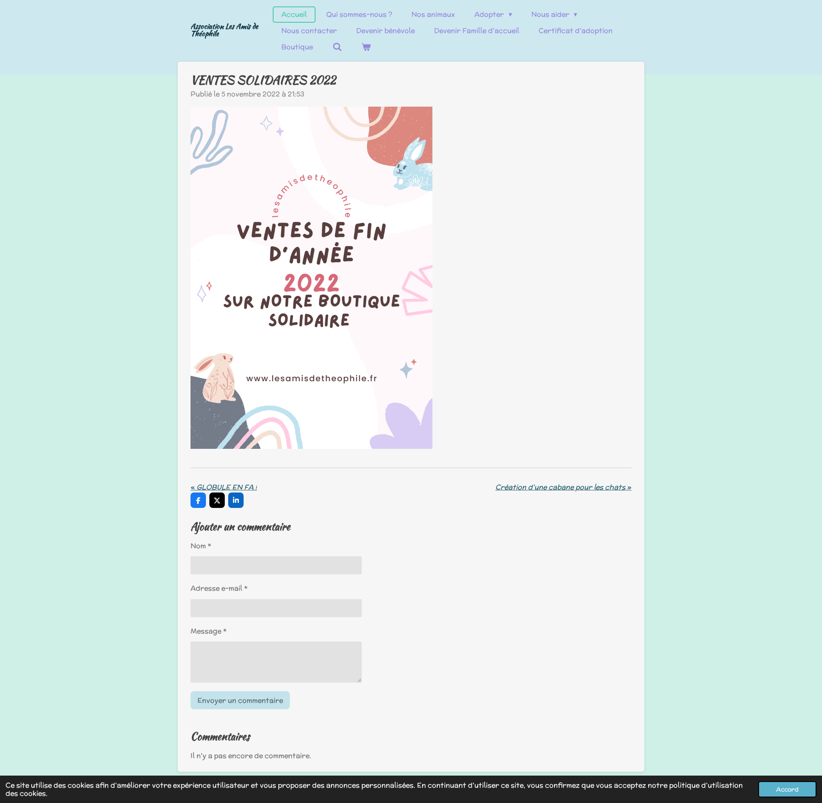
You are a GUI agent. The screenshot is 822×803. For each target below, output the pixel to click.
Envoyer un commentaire (240, 700)
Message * (208, 631)
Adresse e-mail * (219, 588)
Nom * (201, 546)
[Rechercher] (337, 47)
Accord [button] (787, 789)
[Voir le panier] (366, 47)
